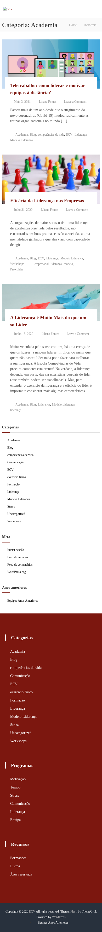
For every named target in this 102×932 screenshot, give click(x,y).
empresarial (42, 264)
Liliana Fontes (47, 102)
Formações (18, 858)
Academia (21, 134)
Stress (11, 506)
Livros (15, 866)
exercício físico (16, 477)
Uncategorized (16, 514)
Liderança (81, 134)
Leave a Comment (75, 102)
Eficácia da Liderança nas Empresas (47, 200)
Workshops (17, 264)
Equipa (15, 820)
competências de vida (51, 134)
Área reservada (21, 874)
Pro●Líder (16, 269)
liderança (56, 264)
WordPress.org (16, 572)
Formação (13, 484)
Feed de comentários (20, 564)
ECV (69, 134)
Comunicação (15, 462)
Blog (33, 134)
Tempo (15, 787)
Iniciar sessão (15, 550)
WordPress (59, 917)
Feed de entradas (17, 557)
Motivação (18, 779)
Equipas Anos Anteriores (22, 600)
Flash (73, 911)
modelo (68, 264)
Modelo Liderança (21, 140)
